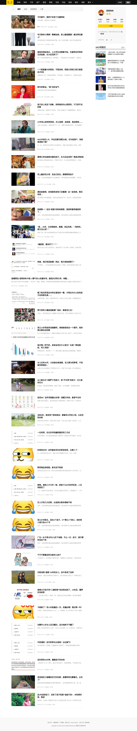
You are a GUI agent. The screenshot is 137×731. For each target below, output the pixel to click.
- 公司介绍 (81, 722)
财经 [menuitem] (70, 2)
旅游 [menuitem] (44, 2)
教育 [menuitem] (50, 2)
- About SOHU (74, 722)
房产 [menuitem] (38, 2)
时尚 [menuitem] (57, 2)
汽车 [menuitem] (31, 2)
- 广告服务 (61, 722)
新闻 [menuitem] (18, 2)
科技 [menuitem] (63, 2)
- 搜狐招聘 (55, 722)
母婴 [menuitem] (83, 2)
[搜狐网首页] (10, 2)
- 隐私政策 (86, 722)
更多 (123, 47)
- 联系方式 (67, 722)
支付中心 (50, 722)
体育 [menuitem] (25, 2)
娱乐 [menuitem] (76, 2)
